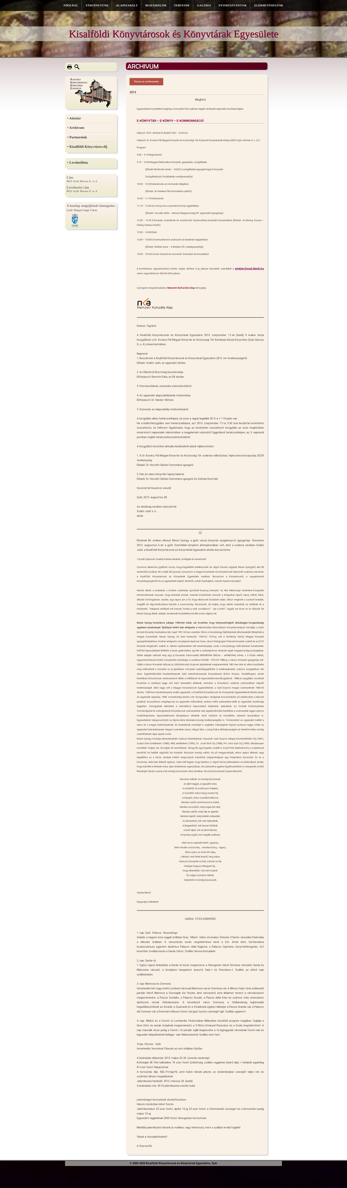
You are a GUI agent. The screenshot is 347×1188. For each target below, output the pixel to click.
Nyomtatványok (233, 5)
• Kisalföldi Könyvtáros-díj (87, 146)
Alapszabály (127, 5)
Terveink (182, 5)
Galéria (204, 5)
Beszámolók (156, 5)
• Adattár (74, 118)
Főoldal (71, 5)
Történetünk (97, 5)
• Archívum (75, 128)
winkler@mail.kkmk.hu (249, 268)
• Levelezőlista (77, 162)
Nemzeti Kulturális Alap (181, 287)
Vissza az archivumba (146, 81)
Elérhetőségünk (268, 5)
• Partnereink (77, 137)
